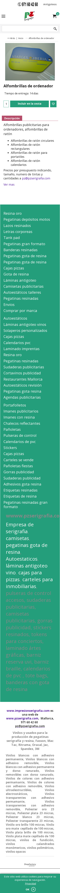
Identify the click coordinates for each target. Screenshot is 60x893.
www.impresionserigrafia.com (28, 711)
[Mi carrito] (54, 16)
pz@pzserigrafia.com (36, 178)
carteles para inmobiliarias (29, 583)
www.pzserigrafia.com (22, 718)
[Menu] (3, 16)
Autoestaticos (22, 558)
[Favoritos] (53, 104)
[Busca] (55, 29)
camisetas (17, 538)
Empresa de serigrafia (20, 528)
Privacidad (30, 883)
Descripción (12, 118)
